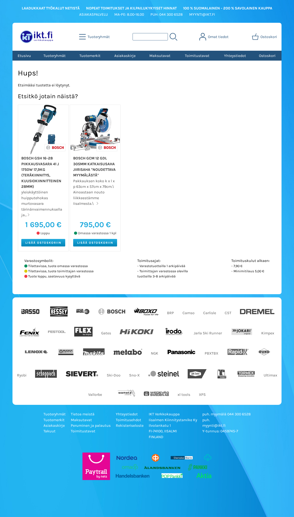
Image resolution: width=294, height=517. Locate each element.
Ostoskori (267, 56)
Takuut (49, 431)
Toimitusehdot (128, 420)
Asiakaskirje (125, 56)
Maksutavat (159, 56)
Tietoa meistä (82, 414)
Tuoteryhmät (54, 56)
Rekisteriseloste (130, 425)
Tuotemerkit (90, 56)
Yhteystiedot (235, 56)
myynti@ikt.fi (214, 425)
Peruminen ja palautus (91, 425)
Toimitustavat (197, 56)
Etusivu (24, 56)
